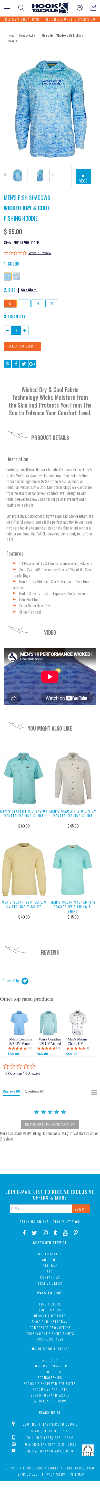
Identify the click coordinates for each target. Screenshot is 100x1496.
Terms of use (26, 1474)
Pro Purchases (50, 1339)
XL (38, 303)
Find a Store (50, 1304)
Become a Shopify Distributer (50, 1383)
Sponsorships (50, 1377)
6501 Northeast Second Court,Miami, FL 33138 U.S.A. (50, 1427)
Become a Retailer (50, 1315)
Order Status (50, 1254)
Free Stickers (50, 1283)
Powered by (11, 981)
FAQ (50, 1271)
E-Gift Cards (50, 1310)
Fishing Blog (50, 1372)
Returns (50, 1265)
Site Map (77, 1474)
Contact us (50, 1277)
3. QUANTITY (15, 316)
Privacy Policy (54, 1474)
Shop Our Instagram (50, 1321)
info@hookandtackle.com (50, 1451)
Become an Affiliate (50, 1389)
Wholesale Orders (50, 1401)
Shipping (50, 1260)
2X (52, 303)
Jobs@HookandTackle (50, 1395)
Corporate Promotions (50, 1327)
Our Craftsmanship (50, 1366)
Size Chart (29, 289)
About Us (50, 1360)
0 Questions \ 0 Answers (22, 1074)
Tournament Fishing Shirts (50, 1333)
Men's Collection (27, 35)
